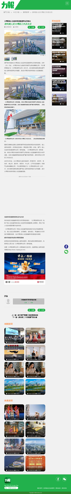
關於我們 (39, 488)
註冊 (25, 302)
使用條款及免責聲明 (48, 488)
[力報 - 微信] (66, 252)
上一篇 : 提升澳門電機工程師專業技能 (25, 315)
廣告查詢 (64, 488)
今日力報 (16, 12)
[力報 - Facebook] (66, 246)
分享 (42, 27)
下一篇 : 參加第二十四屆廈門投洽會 (24, 317)
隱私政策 (58, 488)
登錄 (31, 302)
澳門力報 (6, 12)
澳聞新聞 (26, 12)
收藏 (33, 27)
